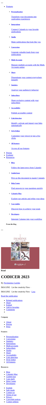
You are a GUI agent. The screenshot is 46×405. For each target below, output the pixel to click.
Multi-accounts (12, 346)
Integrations (11, 343)
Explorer (9, 155)
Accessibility (11, 355)
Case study (10, 379)
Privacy (9, 397)
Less (33, 292)
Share (8, 353)
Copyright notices (13, 399)
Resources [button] (10, 157)
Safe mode (10, 390)
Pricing (9, 153)
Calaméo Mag (12, 374)
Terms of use (11, 395)
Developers (10, 383)
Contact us (10, 392)
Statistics (9, 341)
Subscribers (10, 348)
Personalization (12, 337)
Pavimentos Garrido (12, 283)
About (8, 322)
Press (8, 327)
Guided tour (11, 377)
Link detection (12, 357)
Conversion (10, 339)
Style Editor (11, 360)
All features (10, 362)
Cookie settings (12, 402)
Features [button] (9, 6)
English (9, 388)
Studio (8, 350)
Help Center (11, 381)
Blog (8, 372)
